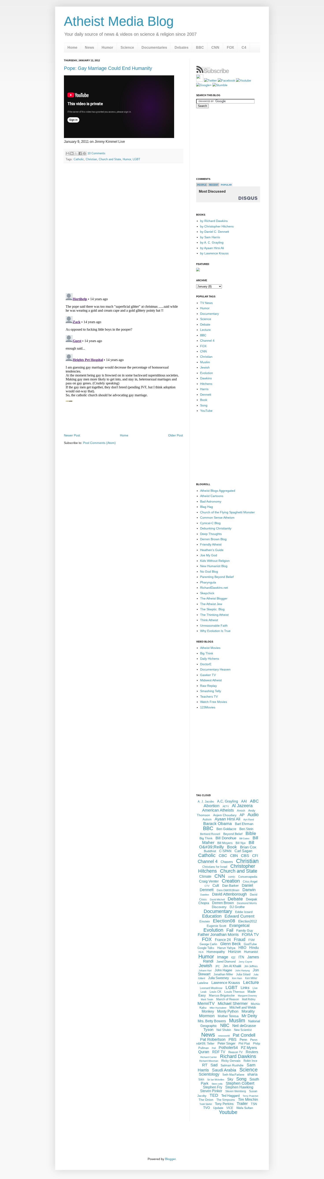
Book (203, 400)
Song (203, 405)
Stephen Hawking (239, 1087)
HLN (201, 952)
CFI (255, 856)
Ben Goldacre (226, 829)
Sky (230, 1079)
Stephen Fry (212, 1087)
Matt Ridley (248, 999)
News (89, 47)
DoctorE (205, 664)
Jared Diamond (226, 961)
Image (222, 957)
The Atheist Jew (211, 604)
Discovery (219, 907)
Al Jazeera (242, 805)
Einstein (204, 921)
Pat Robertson (212, 1039)
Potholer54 (228, 1047)
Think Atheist (209, 620)
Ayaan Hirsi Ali (227, 819)
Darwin (249, 889)
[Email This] (67, 153)
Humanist (251, 952)
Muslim (205, 362)
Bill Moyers (225, 843)
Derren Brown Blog (213, 539)
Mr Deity (249, 1015)
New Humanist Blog (213, 566)
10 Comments (96, 153)
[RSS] (199, 80)
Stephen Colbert (240, 1083)
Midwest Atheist (211, 680)
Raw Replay (208, 685)
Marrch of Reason (227, 999)
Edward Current (239, 916)
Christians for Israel (214, 866)
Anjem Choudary (224, 815)
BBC (200, 47)
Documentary (209, 313)
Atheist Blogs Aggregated (217, 490)
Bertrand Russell (210, 834)
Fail (229, 930)
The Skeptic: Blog (212, 609)
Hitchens (206, 384)
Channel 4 (207, 340)
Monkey (208, 1011)
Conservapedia (247, 876)
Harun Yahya (226, 948)
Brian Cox (248, 847)
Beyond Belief (232, 834)
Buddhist (210, 851)
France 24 (223, 940)
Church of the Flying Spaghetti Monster (227, 512)
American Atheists (218, 810)
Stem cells (217, 1083)
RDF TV (218, 1052)
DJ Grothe (237, 907)
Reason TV (235, 1052)
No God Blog (209, 571)
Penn (243, 1039)
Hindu (254, 948)
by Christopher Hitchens (217, 226)
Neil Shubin (223, 1030)
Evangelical (239, 925)
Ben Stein (246, 829)
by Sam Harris (210, 237)
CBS (245, 855)
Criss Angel (250, 881)
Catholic (79, 159)
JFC (217, 966)
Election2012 (247, 921)
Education (212, 916)
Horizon (234, 952)
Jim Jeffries (251, 966)
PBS (232, 1039)
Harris (204, 389)
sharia (252, 1074)
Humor (107, 47)
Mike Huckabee (218, 1007)
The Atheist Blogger (213, 598)
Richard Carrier (208, 1057)
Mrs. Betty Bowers (212, 1021)
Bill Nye (241, 843)
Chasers (227, 862)
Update (218, 1108)
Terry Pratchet (250, 1096)
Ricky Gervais (230, 1060)
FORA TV (250, 934)
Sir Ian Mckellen (215, 1079)
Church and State (110, 159)
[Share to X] (76, 153)
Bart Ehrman (244, 824)
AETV (226, 806)
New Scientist (243, 1030)
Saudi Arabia (224, 1070)
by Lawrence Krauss (214, 253)
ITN (241, 957)
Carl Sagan (243, 851)
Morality (248, 1011)
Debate (205, 324)
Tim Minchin (248, 1099)
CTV (207, 886)
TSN (254, 1104)
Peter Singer (226, 1043)
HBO (242, 948)
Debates (181, 47)
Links (245, 988)
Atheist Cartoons (211, 496)
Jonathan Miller (223, 974)
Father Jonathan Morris (218, 934)
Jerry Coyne (245, 961)
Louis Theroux (234, 991)
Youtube (228, 1112)
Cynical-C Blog (210, 523)
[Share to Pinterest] (84, 153)
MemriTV (206, 1003)
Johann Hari (205, 970)
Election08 (224, 920)
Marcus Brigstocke (222, 995)
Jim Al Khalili (232, 966)
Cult (215, 885)
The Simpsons (225, 1099)
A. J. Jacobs (206, 801)
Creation (231, 881)
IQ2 (233, 957)
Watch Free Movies (213, 702)
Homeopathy (216, 952)
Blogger (170, 1159)
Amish (241, 810)
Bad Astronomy (210, 501)
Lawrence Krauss (225, 983)
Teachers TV (209, 696)
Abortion (212, 805)
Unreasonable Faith (214, 625)
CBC (223, 855)
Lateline (202, 983)
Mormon (207, 1015)
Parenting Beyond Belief (217, 577)
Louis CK (215, 991)
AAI (244, 801)
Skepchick (207, 593)
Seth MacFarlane (233, 1074)
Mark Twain (207, 999)
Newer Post (72, 435)
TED (214, 1095)
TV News (206, 303)
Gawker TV (208, 675)
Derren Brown (223, 903)
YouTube (206, 410)
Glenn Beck (230, 944)
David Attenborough (229, 894)
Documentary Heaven (215, 669)
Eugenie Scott (216, 926)
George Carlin (208, 944)
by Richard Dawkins (214, 221)
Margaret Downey (247, 995)
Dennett (205, 394)
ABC (254, 801)
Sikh (201, 1079)
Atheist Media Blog (119, 21)
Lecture (205, 330)
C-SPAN (225, 851)
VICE (229, 1108)
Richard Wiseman (208, 1061)
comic (231, 876)
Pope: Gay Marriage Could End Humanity (108, 68)
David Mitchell (217, 899)
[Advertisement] (123, 420)
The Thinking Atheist (214, 615)
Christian (91, 159)
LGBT (136, 159)
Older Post (175, 435)
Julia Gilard (243, 974)
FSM (251, 940)
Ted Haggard (230, 1095)
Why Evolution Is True (215, 631)
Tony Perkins (224, 1104)
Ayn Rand (248, 819)
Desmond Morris (247, 903)
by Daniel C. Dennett (214, 231)
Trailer (242, 1103)
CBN (234, 856)
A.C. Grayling (227, 801)
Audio (253, 814)
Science (127, 47)
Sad (214, 1065)
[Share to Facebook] (80, 153)
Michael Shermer (233, 1003)
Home (72, 47)
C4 (244, 47)
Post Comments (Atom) (99, 443)
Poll (214, 1048)
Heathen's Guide (211, 550)
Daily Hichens (209, 658)
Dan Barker (230, 885)
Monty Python (227, 1011)
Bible (251, 833)
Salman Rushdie (232, 1065)
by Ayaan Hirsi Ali (212, 248)
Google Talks (205, 948)
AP (242, 815)
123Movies (207, 707)
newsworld (224, 1035)
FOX (230, 47)
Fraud (239, 939)
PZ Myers (249, 1048)
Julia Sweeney (218, 978)
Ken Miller (251, 978)
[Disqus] (123, 228)
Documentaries (154, 47)
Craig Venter (209, 881)
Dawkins (206, 378)
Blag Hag (206, 506)
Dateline (204, 894)
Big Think (206, 653)
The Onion (206, 1099)
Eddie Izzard (244, 912)
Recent (213, 185)
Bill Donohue (226, 838)
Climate (205, 876)
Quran (203, 1052)
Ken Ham (237, 978)
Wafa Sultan (244, 1108)
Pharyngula (208, 582)
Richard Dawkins (238, 1056)
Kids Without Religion (215, 560)
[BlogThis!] (72, 153)
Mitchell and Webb (242, 1007)
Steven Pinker (211, 1091)
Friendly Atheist (211, 544)
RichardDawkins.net (214, 587)
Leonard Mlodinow (211, 988)
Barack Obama (217, 823)
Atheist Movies (210, 648)
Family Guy (244, 930)
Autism (207, 819)
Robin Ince (250, 1060)
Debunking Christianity (215, 528)
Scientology (209, 1074)
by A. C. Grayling (211, 242)
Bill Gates (244, 838)
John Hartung (242, 970)
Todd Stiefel (205, 1104)
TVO (206, 1108)
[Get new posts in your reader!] (212, 72)
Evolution (206, 373)
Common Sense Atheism (217, 517)
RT (204, 1065)
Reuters (252, 1052)
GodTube (250, 944)
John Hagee (223, 970)
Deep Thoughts (211, 534)
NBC (224, 1025)
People (202, 185)
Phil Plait (244, 1043)
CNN (215, 47)
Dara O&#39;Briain (228, 890)
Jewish (205, 367)
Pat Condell (244, 1035)
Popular (226, 185)
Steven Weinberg (235, 1091)
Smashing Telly (210, 691)
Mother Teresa (228, 1016)
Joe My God (208, 555)
